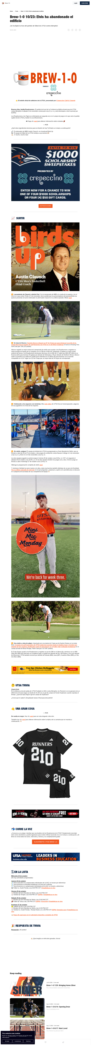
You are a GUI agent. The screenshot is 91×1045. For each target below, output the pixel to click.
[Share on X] (72, 30)
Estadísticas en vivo (48, 888)
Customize (18, 1041)
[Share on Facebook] (68, 30)
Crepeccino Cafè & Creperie (65, 100)
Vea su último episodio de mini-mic (23, 470)
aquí (35, 121)
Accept (7, 1041)
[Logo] (2, 3)
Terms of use (23, 1036)
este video (48, 404)
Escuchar (45, 901)
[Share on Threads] (76, 30)
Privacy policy (12, 1036)
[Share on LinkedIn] (80, 30)
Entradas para (61, 910)
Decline (28, 1041)
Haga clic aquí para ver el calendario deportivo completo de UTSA (35, 915)
